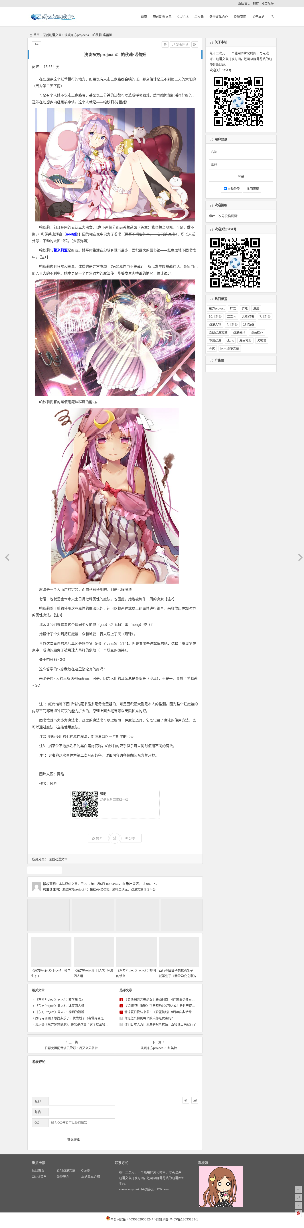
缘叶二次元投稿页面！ (224, 216)
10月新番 (215, 316)
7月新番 (265, 316)
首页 (144, 16)
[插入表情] (185, 1100)
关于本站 (258, 16)
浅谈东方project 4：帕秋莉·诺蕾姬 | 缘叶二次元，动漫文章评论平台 (109, 889)
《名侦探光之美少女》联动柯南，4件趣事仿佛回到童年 (162, 999)
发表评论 (181, 44)
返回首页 (244, 3)
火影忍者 (248, 316)
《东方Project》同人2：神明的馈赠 (59, 1012)
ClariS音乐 (39, 1176)
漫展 (256, 308)
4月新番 (232, 324)
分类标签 (267, 3)
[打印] (165, 44)
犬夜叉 (261, 340)
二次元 (199, 16)
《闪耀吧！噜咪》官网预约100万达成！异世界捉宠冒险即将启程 (169, 1005)
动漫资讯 (239, 332)
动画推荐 (257, 332)
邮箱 (37, 1112)
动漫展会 (63, 1176)
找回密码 (252, 189)
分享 (132, 838)
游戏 (244, 308)
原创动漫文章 (162, 16)
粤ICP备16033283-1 (184, 1219)
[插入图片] (194, 1100)
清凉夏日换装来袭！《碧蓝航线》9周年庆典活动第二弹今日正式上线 (172, 1012)
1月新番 (248, 324)
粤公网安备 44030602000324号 (132, 1219)
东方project (45, 870)
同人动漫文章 (229, 348)
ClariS (182, 16)
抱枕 (256, 3)
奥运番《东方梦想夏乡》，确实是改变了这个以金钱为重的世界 (78, 1024)
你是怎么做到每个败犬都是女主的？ (149, 1018)
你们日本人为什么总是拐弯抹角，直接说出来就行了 (160, 1024)
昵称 (37, 1101)
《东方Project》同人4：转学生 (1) (59, 999)
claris (230, 340)
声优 (212, 348)
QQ (36, 1122)
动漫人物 (215, 324)
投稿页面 (240, 16)
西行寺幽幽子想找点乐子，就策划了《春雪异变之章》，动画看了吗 (178, 976)
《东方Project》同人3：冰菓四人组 (59, 1005)
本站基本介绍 (90, 1176)
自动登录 (233, 189)
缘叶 (129, 884)
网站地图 (162, 1219)
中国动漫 (215, 340)
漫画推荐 (245, 340)
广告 (233, 308)
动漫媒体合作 (218, 16)
